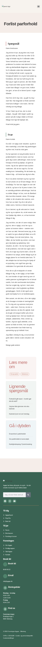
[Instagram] (10, 501)
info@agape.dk (7, 581)
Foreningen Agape (8, 614)
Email (10, 575)
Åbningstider (14, 587)
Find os (11, 608)
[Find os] (5, 609)
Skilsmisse (25, 374)
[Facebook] (5, 501)
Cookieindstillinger (8, 638)
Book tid (12, 563)
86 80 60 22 (6, 569)
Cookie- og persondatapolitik (24, 635)
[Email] (5, 576)
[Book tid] (5, 564)
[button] (38, 6)
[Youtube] (14, 501)
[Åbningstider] (5, 588)
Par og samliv (14, 374)
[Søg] (28, 494)
